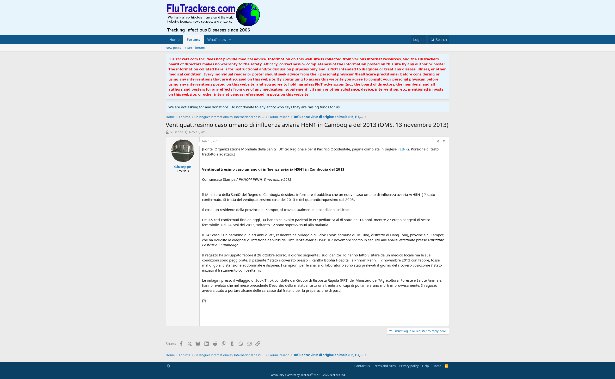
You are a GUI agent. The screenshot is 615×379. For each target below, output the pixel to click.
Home (174, 39)
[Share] (438, 141)
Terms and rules (384, 366)
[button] (230, 39)
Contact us (362, 366)
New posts (173, 47)
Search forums (195, 47)
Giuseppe (176, 132)
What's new (216, 39)
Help (425, 366)
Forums (193, 39)
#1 (445, 141)
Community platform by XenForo (308, 375)
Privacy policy (409, 366)
